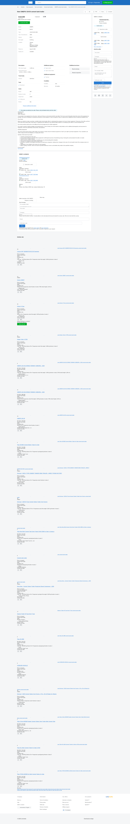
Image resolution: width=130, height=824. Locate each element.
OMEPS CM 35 (21, 418)
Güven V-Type (20, 306)
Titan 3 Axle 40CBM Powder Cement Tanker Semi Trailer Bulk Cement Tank (36, 721)
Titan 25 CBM (20, 639)
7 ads (24, 160)
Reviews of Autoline (44, 807)
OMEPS (31, 26)
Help (18, 802)
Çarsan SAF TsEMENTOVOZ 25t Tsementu (28, 251)
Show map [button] (42, 197)
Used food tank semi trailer (42, 789)
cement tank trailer (34, 32)
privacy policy (36, 227)
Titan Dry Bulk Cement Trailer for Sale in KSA (28, 747)
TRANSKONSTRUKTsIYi (24, 157)
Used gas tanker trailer (34, 790)
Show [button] (28, 170)
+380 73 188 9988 (34, 174)
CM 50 (31, 29)
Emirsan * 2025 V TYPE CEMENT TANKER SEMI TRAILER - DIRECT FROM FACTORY (39, 473)
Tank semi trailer (42, 790)
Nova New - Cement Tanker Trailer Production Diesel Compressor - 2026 (35, 586)
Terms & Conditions (44, 800)
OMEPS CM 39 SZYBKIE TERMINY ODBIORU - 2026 (30, 392)
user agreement (44, 227)
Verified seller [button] (24, 158)
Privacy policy (43, 802)
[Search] (36, 2)
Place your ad (22, 324)
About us (19, 800)
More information (97, 46)
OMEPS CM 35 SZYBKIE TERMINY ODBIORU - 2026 (30, 365)
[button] (85, 12)
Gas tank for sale (58, 790)
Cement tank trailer (22, 558)
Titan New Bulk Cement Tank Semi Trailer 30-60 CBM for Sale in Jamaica (35, 531)
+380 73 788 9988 (34, 180)
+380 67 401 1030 (34, 170)
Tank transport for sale (31, 789)
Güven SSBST (20, 280)
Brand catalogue (43, 809)
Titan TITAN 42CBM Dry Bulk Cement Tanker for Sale (30, 774)
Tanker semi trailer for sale (23, 790)
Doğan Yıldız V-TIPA (22, 339)
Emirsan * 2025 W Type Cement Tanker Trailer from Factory (32, 502)
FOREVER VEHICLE (22, 665)
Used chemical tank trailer (64, 789)
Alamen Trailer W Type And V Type (26, 614)
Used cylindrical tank (21, 789)
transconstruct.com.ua (24, 175)
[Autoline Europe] (22, 2)
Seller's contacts (20, 804)
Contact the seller (24, 22)
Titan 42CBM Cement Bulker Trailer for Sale (28, 444)
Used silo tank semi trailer (53, 789)
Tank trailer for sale (50, 790)
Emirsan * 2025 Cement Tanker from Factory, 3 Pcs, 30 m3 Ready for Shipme (36, 694)
